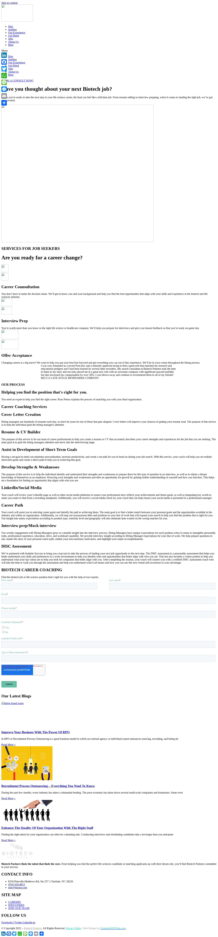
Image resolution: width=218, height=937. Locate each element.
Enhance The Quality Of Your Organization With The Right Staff (47, 828)
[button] (109, 50)
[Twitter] (4, 68)
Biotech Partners (33, 928)
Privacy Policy (73, 928)
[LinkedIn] (4, 55)
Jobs (10, 38)
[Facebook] (4, 62)
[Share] (4, 102)
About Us (13, 41)
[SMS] (4, 82)
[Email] (4, 96)
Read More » (8, 744)
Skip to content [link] (9, 2)
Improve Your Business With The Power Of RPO (35, 732)
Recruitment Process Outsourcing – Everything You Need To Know (48, 786)
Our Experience (16, 32)
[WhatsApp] (4, 75)
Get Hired (13, 35)
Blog (10, 44)
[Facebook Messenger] (4, 89)
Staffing (12, 29)
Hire (10, 26)
